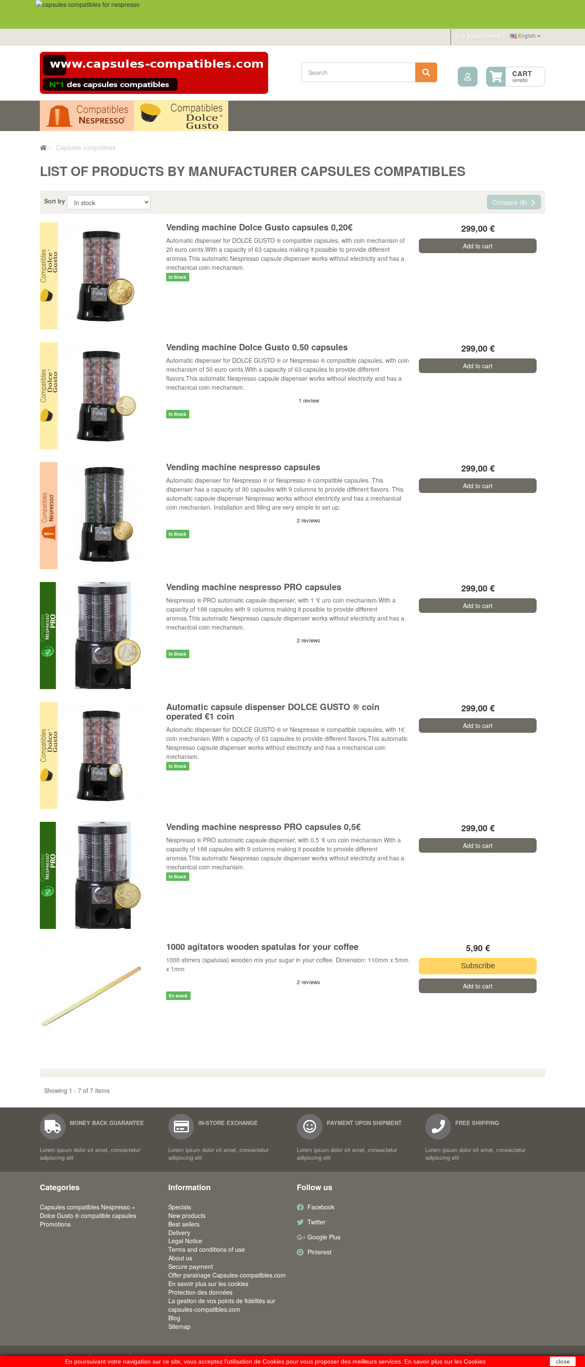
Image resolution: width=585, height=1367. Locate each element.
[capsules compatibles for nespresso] (292, 14)
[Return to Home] (43, 147)
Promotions (55, 1224)
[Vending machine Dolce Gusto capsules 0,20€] (99, 275)
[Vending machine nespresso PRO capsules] (99, 635)
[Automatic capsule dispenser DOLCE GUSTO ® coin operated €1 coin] (99, 755)
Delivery (179, 1232)
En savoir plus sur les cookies (208, 1283)
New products (187, 1215)
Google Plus (323, 1237)
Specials (179, 1207)
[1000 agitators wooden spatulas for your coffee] (99, 996)
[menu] (468, 77)
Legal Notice (185, 1240)
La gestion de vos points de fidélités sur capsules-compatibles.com (221, 1304)
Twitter (316, 1222)
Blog (174, 1317)
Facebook (320, 1207)
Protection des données (200, 1292)
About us (180, 1258)
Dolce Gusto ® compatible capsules (181, 116)
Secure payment (190, 1266)
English (527, 35)
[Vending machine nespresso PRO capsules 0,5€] (99, 875)
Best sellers (184, 1224)
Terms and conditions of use (206, 1249)
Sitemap (179, 1326)
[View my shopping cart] (496, 77)
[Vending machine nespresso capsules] (99, 515)
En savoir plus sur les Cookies (445, 1361)
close (563, 1361)
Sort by (54, 201)
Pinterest (319, 1252)
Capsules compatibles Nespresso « (87, 116)
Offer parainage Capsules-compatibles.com (227, 1275)
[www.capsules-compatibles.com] (164, 73)
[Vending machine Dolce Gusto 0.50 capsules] (99, 395)
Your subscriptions (478, 36)
